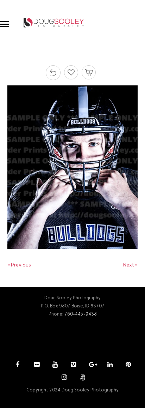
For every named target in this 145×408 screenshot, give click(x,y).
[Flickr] (36, 365)
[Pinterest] (127, 365)
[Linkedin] (109, 365)
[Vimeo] (72, 365)
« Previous (19, 265)
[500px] (81, 378)
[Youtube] (54, 365)
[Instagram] (63, 378)
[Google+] (91, 365)
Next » (130, 265)
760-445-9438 (80, 314)
